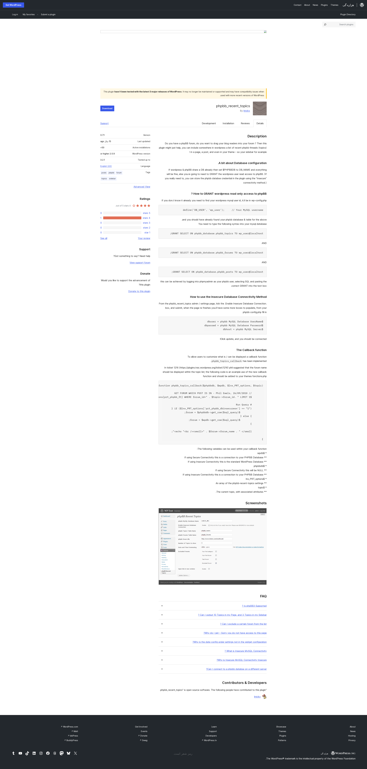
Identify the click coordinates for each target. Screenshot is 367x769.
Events (144, 731)
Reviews (245, 123)
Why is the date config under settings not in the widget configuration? (230, 642)
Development (209, 123)
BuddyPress (71, 740)
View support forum (140, 262)
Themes (282, 731)
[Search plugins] (325, 24)
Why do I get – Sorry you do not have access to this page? (235, 633)
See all (103, 238)
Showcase (281, 726)
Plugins (282, 735)
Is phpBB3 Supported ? (254, 606)
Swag (143, 740)
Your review (144, 238)
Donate (142, 735)
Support (104, 123)
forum (119, 173)
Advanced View (142, 186)
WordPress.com (69, 726)
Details (260, 123)
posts (103, 173)
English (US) (106, 166)
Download (107, 108)
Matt (74, 731)
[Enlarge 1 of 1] (262, 512)
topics (104, 178)
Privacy (352, 740)
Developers (211, 735)
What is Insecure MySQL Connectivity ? (246, 651)
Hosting (352, 735)
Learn (214, 726)
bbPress (73, 735)
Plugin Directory (348, 14)
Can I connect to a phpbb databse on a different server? (236, 669)
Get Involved (141, 726)
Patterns (282, 740)
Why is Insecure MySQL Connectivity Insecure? (242, 660)
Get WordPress (13, 5)
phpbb (111, 173)
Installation (228, 123)
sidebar (112, 178)
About (353, 726)
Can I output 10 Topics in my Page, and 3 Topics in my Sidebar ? (232, 615)
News (353, 731)
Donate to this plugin (139, 291)
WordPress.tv (209, 740)
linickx (247, 110)
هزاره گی (324, 753)
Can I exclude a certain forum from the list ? (243, 624)
